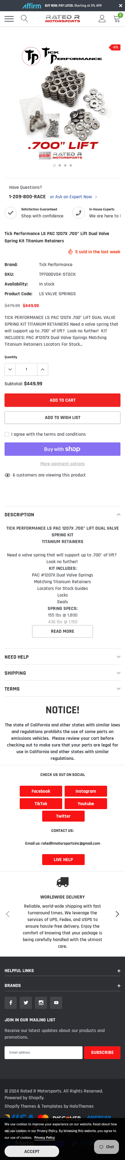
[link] (11, 1003)
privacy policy (44, 1137)
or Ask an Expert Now (71, 197)
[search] (24, 18)
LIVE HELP (63, 860)
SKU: (9, 274)
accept (31, 1151)
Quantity (11, 357)
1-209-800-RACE (27, 196)
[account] (102, 19)
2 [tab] (60, 165)
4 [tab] (70, 165)
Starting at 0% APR (73, 6)
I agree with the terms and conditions (48, 434)
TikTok (41, 804)
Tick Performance (56, 264)
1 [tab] (54, 165)
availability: (16, 284)
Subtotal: (14, 384)
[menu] (9, 18)
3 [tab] (65, 165)
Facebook (41, 791)
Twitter (63, 816)
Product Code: (18, 294)
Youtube (86, 804)
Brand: (11, 264)
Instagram (86, 791)
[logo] (62, 18)
